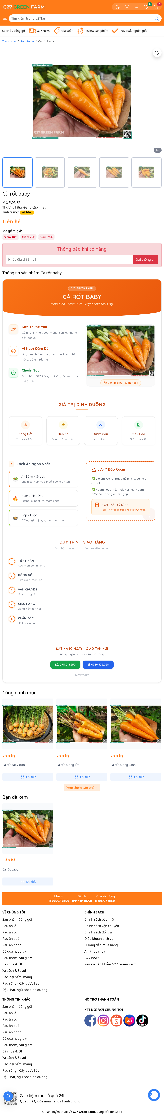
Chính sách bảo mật (99, 919)
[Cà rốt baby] (27, 828)
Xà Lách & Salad (14, 970)
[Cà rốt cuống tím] (81, 724)
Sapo (118, 1112)
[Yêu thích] (157, 52)
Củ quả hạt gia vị (14, 951)
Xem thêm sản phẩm (82, 787)
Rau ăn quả (10, 938)
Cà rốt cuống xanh (123, 765)
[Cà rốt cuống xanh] (135, 724)
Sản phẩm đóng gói (17, 919)
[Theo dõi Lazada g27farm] (129, 1020)
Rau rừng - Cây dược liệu (20, 983)
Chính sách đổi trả (98, 932)
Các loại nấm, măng (17, 977)
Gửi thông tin (145, 259)
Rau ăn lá (9, 926)
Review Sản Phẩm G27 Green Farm (110, 964)
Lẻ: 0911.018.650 (65, 664)
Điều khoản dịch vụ (98, 938)
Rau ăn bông (12, 945)
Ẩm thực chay (94, 951)
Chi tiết (31, 777)
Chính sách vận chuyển (101, 926)
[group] (82, 101)
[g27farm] (24, 7)
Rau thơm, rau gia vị (17, 958)
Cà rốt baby (10, 869)
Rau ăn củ (27, 41)
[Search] (157, 18)
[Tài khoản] (136, 6)
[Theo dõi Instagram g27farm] (103, 1020)
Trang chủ (9, 41)
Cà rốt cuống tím (67, 765)
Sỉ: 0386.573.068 (98, 664)
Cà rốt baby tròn (13, 765)
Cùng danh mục (19, 693)
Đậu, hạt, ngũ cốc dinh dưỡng (24, 990)
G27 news (91, 958)
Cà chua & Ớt (12, 964)
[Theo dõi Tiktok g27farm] (142, 1020)
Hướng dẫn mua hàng (101, 945)
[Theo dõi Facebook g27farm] (90, 1020)
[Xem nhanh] (33, 747)
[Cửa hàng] (127, 6)
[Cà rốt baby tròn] (27, 724)
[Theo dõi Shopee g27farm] (116, 1020)
